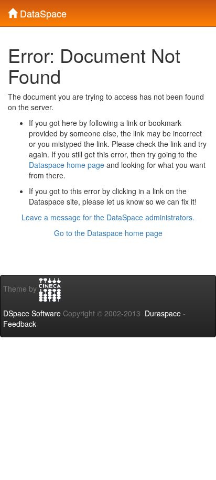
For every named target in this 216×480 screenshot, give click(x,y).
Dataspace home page (66, 164)
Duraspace (163, 313)
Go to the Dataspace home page (108, 233)
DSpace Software (32, 313)
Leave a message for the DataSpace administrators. (108, 217)
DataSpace (42, 11)
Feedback (19, 323)
